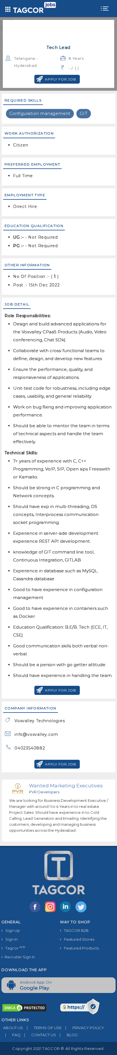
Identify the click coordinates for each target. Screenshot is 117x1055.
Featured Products (80, 948)
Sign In (10, 939)
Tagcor (14, 947)
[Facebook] (36, 911)
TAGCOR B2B (75, 930)
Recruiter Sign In (19, 957)
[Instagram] (51, 911)
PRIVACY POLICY (84, 1027)
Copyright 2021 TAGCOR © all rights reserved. (58, 1048)
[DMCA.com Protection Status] (24, 1007)
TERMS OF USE (44, 1027)
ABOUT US (12, 1027)
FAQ (12, 1035)
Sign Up (11, 930)
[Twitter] (81, 911)
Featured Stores (77, 939)
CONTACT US (40, 1035)
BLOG (69, 1035)
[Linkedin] (66, 911)
